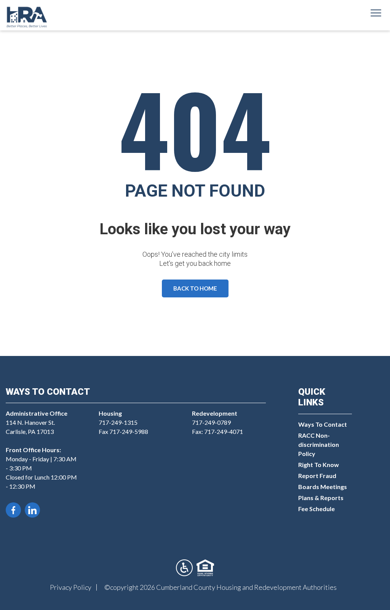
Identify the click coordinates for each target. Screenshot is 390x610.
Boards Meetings (322, 486)
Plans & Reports (321, 497)
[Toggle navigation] (376, 14)
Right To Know (318, 464)
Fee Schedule (316, 508)
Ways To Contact (322, 424)
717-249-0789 (211, 422)
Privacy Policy (70, 587)
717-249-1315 (118, 422)
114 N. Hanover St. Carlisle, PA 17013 (36, 422)
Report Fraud (317, 475)
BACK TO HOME (195, 288)
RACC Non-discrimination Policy (318, 444)
